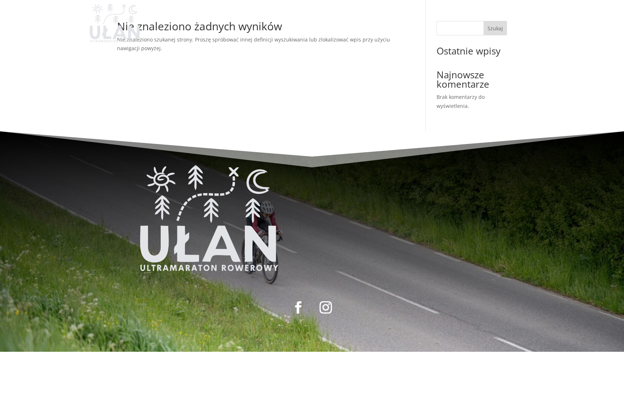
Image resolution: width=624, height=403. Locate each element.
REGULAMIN (311, 14)
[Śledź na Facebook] (519, 12)
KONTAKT (356, 14)
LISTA (273, 14)
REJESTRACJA (235, 14)
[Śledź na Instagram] (536, 12)
